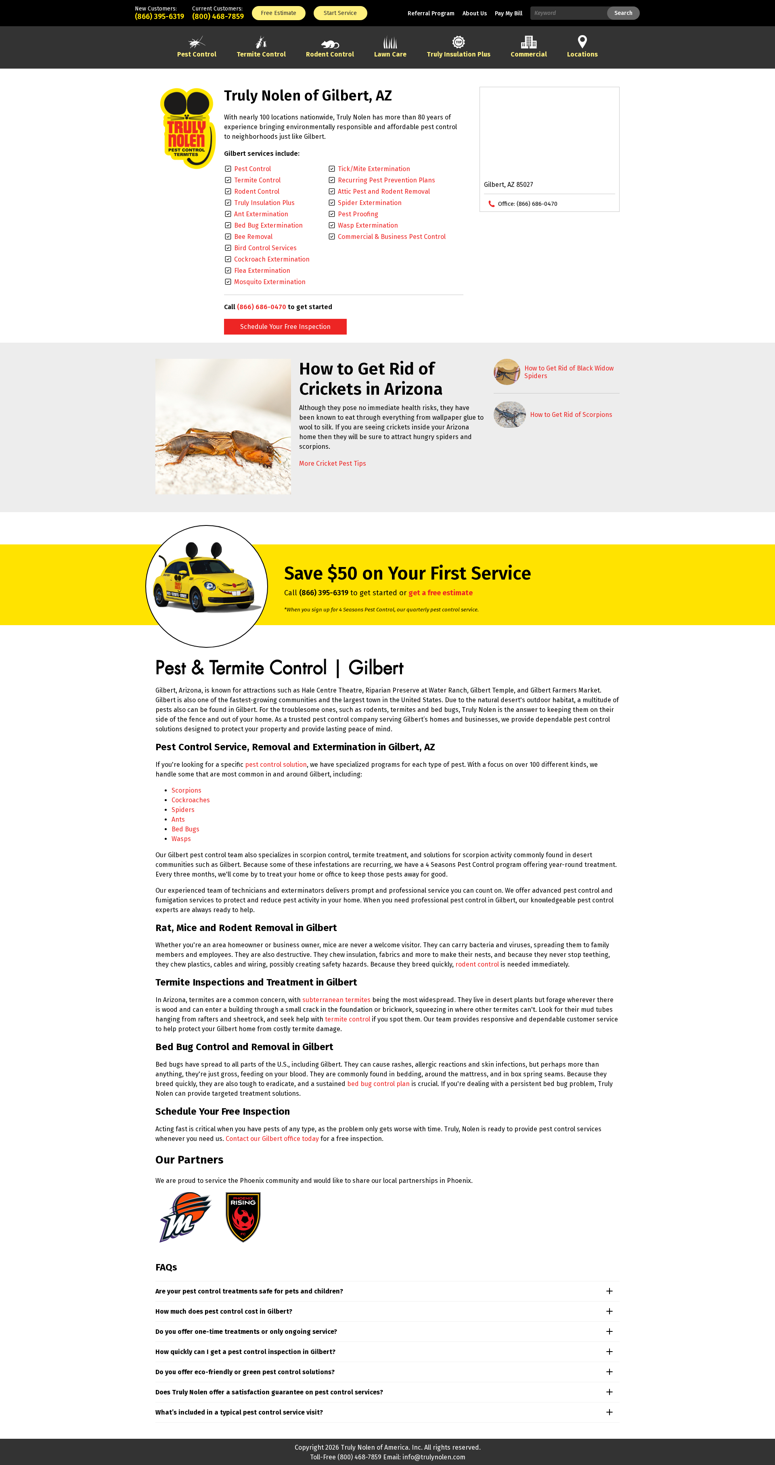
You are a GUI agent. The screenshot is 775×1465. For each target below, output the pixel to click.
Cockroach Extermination (272, 259)
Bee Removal (253, 237)
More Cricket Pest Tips (332, 463)
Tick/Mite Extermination (374, 169)
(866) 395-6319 (159, 16)
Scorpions (186, 790)
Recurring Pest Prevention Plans (386, 180)
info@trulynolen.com (433, 1457)
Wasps (181, 839)
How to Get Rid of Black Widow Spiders (569, 372)
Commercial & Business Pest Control (392, 237)
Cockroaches (191, 800)
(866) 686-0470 (261, 307)
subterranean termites (336, 1000)
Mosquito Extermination (270, 282)
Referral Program (431, 13)
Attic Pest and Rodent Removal (384, 191)
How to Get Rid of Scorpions (571, 415)
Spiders (183, 810)
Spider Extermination (370, 203)
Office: (527, 203)
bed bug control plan (378, 1084)
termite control (347, 1019)
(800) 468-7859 (218, 16)
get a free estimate (440, 592)
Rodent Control (256, 191)
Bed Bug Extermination (268, 225)
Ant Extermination (261, 214)
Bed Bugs (185, 829)
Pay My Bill (508, 13)
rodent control (477, 964)
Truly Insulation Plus (264, 203)
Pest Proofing (358, 214)
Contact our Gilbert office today (272, 1139)
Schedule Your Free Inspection (285, 327)
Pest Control (252, 169)
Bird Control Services (265, 248)
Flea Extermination (262, 270)
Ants (178, 819)
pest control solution (276, 764)
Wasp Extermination (368, 225)
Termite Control (257, 180)
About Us (475, 13)
